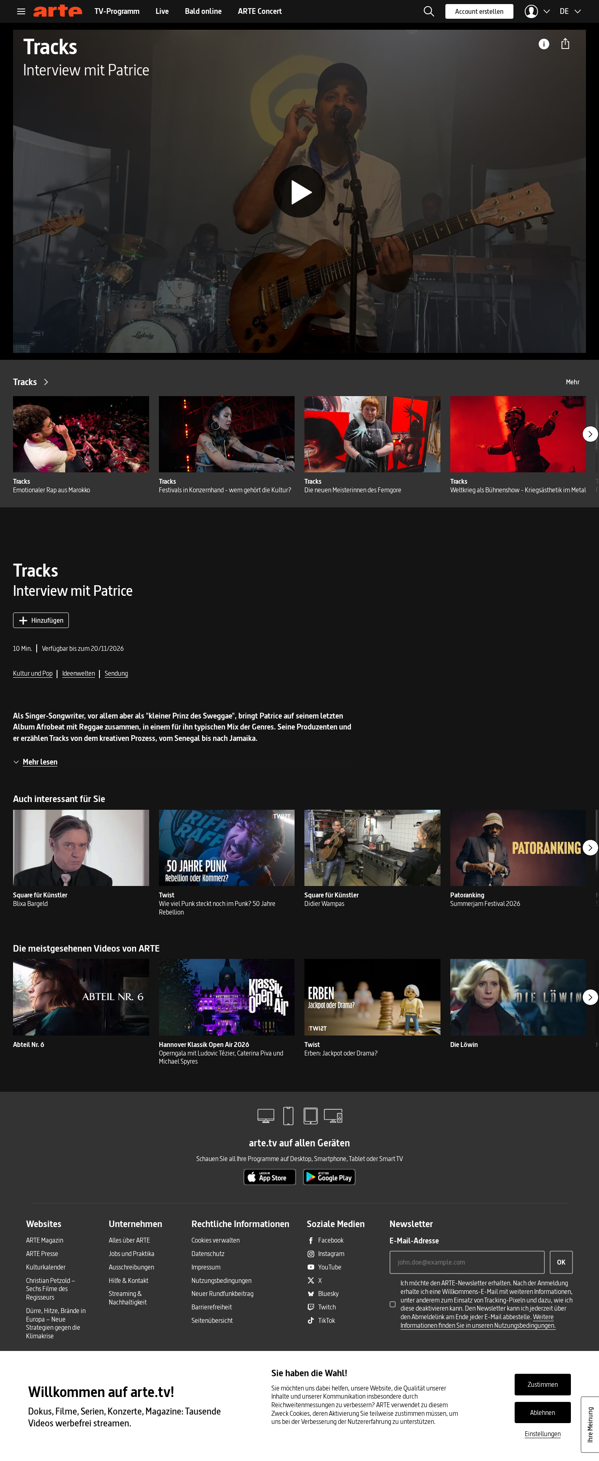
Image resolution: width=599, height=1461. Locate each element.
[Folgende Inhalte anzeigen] (590, 434)
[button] (429, 11)
